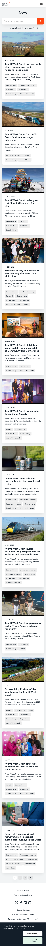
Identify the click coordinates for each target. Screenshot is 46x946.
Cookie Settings (23, 910)
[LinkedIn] (25, 902)
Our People (10, 90)
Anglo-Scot (24, 719)
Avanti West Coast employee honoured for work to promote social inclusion (21, 766)
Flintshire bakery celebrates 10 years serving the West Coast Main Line (22, 273)
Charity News (11, 85)
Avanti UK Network (27, 94)
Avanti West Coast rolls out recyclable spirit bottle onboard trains (22, 481)
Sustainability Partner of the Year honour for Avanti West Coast (20, 692)
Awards (8, 429)
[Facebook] (21, 902)
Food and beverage (27, 292)
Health (22, 649)
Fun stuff (23, 222)
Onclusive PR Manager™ (28, 919)
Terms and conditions (23, 895)
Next (30, 878)
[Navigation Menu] (41, 3)
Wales (26, 304)
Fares (31, 710)
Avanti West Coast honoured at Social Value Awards (22, 412)
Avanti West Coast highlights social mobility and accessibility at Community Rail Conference (22, 348)
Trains (27, 155)
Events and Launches (27, 85)
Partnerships (22, 90)
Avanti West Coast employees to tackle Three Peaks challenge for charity (23, 626)
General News (25, 160)
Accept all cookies (32, 941)
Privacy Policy (23, 890)
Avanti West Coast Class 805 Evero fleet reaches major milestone (21, 137)
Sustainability (11, 94)
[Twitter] (16, 902)
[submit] (40, 21)
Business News (11, 292)
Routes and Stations (13, 155)
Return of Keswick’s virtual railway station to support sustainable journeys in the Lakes (23, 836)
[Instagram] (29, 902)
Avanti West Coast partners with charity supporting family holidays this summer (23, 67)
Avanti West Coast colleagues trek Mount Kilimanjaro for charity (21, 203)
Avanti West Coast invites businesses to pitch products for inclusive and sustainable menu (22, 551)
